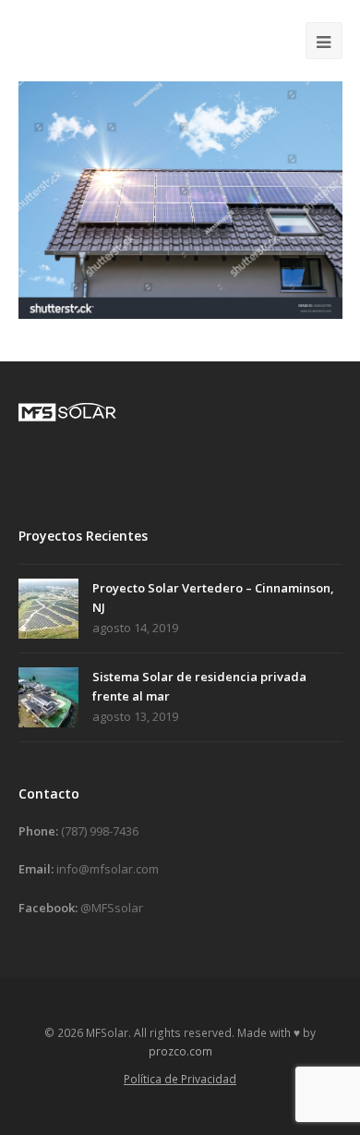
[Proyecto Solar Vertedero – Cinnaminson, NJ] (48, 609)
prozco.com (180, 1051)
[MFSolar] (87, 39)
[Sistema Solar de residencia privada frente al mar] (48, 697)
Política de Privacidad (180, 1079)
